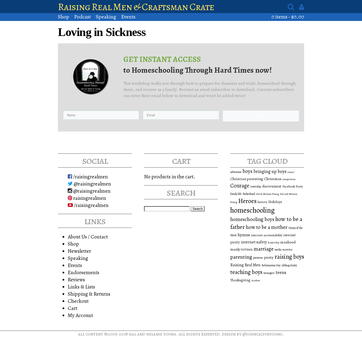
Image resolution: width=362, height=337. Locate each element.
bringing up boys (269, 171)
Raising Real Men (245, 265)
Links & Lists (81, 286)
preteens (258, 258)
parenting (241, 257)
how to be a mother (266, 227)
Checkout (78, 300)
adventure (236, 172)
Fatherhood (249, 194)
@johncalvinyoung (262, 334)
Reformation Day (271, 265)
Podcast (82, 16)
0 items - (287, 16)
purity (269, 257)
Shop (63, 16)
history (262, 202)
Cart (72, 308)
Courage (239, 185)
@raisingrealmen (92, 183)
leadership (273, 242)
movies (287, 249)
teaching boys (246, 272)
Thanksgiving (240, 280)
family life (236, 194)
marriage (264, 249)
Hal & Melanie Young (267, 194)
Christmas (272, 178)
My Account (80, 315)
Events (128, 16)
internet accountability (266, 235)
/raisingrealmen (90, 176)
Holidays (275, 201)
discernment (271, 186)
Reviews (76, 279)
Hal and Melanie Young (152, 334)
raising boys (289, 257)
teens (281, 272)
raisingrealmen (89, 198)
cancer (290, 172)
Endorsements (83, 272)
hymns (244, 235)
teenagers (269, 273)
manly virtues (241, 249)
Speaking (106, 16)
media (278, 250)
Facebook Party (292, 186)
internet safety (254, 242)
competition (289, 179)
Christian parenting (246, 178)
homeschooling (252, 210)
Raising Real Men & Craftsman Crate (136, 7)
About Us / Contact (88, 236)
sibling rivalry (289, 265)
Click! (261, 116)
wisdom (255, 280)
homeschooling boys (252, 219)
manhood (288, 242)
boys (247, 171)
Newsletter (79, 250)
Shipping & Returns (89, 293)
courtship (255, 186)
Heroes (247, 201)
